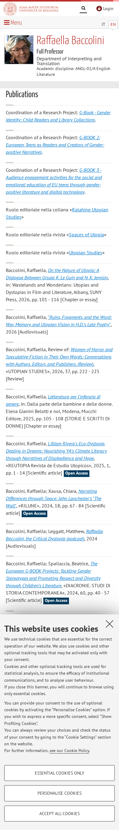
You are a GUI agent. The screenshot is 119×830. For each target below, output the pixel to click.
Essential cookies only (59, 773)
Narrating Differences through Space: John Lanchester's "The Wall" (53, 498)
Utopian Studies (85, 252)
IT (103, 24)
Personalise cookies (59, 793)
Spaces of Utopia (86, 234)
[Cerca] (83, 9)
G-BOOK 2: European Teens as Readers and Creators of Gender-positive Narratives (55, 144)
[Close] (109, 624)
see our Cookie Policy (69, 750)
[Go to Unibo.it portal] (31, 9)
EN (113, 24)
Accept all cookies (59, 813)
